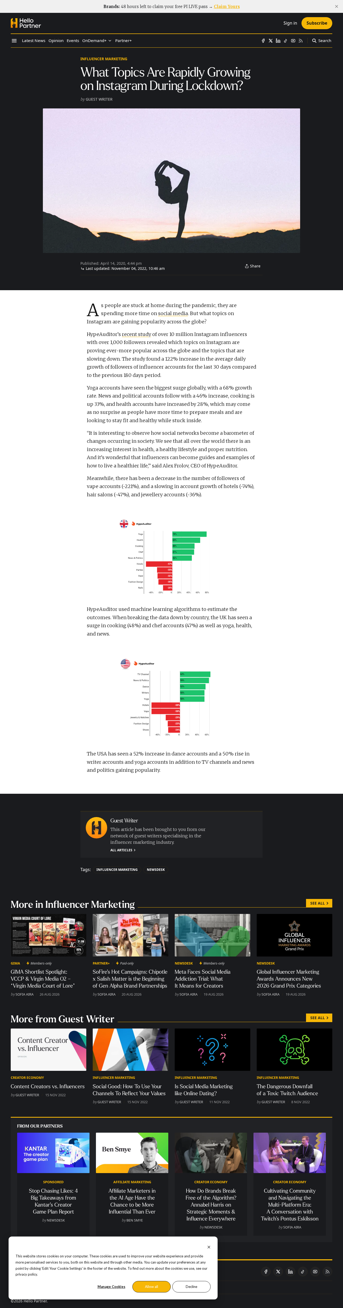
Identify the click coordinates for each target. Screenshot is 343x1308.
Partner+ (101, 963)
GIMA (15, 963)
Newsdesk (156, 869)
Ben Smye (134, 1220)
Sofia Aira (24, 994)
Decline (191, 1286)
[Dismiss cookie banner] (209, 1246)
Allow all (151, 1286)
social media (173, 313)
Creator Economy (27, 1077)
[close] (336, 6)
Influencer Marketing (103, 58)
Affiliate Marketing (132, 1182)
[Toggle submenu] (110, 41)
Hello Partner (35, 1300)
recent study (136, 334)
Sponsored (53, 1182)
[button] (94, 41)
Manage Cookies (111, 1286)
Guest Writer (99, 99)
